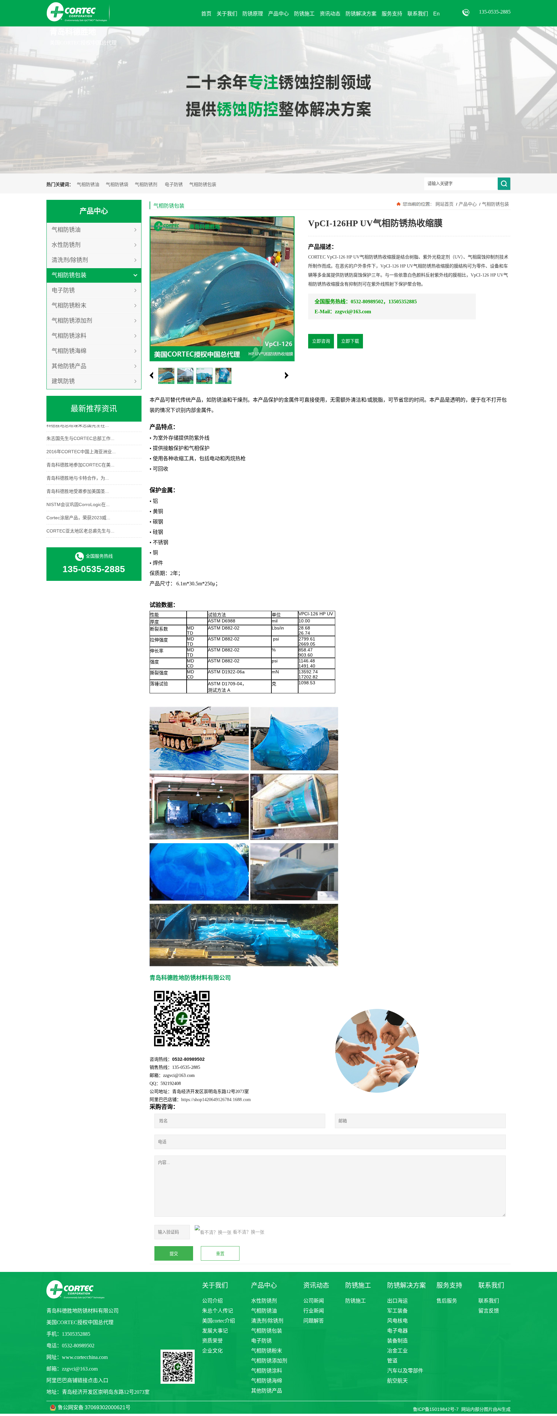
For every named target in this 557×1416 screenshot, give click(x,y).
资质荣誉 (212, 1340)
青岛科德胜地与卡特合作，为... (77, 470)
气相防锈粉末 (69, 305)
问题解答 (313, 1320)
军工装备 (397, 1310)
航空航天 (397, 1380)
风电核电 (397, 1320)
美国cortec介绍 (218, 1320)
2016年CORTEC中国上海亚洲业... (81, 443)
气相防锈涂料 (69, 336)
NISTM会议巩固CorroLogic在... (78, 496)
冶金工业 (397, 1350)
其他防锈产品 (69, 366)
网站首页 (444, 204)
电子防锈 (174, 184)
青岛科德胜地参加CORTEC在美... (80, 457)
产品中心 (468, 204)
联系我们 (488, 1301)
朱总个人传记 (217, 1310)
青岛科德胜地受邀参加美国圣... (77, 483)
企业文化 (212, 1350)
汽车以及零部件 (405, 1370)
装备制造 (397, 1340)
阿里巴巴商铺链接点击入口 (77, 1380)
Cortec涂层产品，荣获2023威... (78, 510)
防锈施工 (355, 1301)
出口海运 (397, 1301)
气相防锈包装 (202, 184)
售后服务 (446, 1301)
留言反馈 (488, 1310)
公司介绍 (212, 1301)
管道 (392, 1360)
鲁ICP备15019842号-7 (436, 1409)
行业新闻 (313, 1310)
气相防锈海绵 (69, 351)
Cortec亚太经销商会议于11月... (77, 536)
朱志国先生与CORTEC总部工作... (80, 430)
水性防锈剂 (66, 245)
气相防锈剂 (146, 184)
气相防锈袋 (117, 184)
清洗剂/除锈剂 (70, 260)
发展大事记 (215, 1330)
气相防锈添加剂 (72, 320)
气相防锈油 (88, 184)
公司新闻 (313, 1301)
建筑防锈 (63, 381)
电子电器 (397, 1330)
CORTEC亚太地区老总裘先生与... (80, 523)
